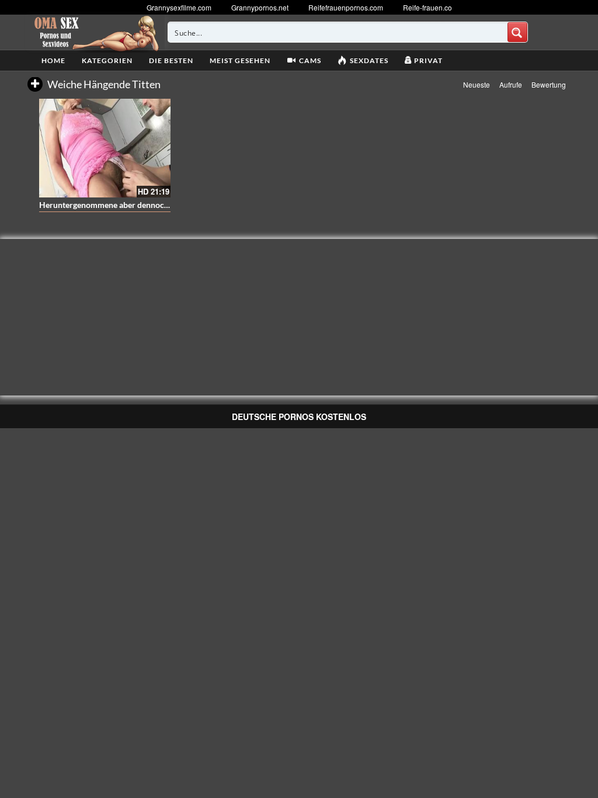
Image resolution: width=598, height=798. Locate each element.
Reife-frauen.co (427, 7)
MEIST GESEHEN (240, 60)
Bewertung (548, 84)
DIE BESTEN (171, 60)
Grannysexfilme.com (179, 7)
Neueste (476, 84)
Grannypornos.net (259, 7)
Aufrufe (510, 84)
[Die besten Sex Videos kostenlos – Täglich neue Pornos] (95, 32)
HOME (53, 60)
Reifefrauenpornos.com (345, 7)
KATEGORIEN (107, 60)
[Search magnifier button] (517, 32)
